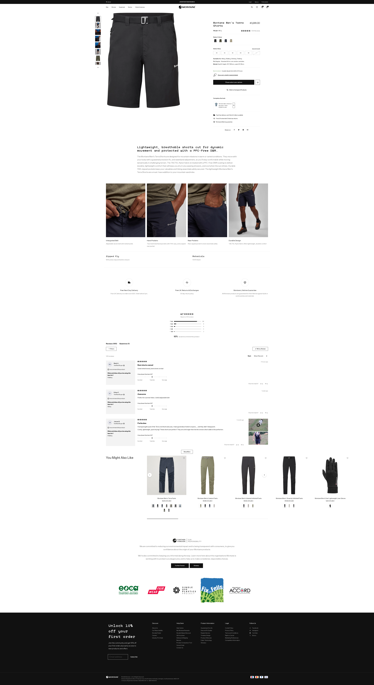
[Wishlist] (256, 7)
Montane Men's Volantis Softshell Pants (248, 498)
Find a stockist (265, 2)
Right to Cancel (229, 635)
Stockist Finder (156, 633)
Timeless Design (205, 635)
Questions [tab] (124, 344)
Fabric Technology (206, 640)
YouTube (255, 633)
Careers (154, 635)
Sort (249, 356)
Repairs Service (205, 633)
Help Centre (179, 628)
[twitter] (238, 130)
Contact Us (179, 648)
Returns (178, 640)
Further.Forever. (180, 565)
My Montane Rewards (183, 630)
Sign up (256, 2)
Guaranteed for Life (206, 628)
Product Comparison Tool (184, 643)
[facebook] (234, 130)
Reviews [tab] (111, 344)
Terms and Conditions (231, 633)
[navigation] (150, 475)
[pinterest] (243, 130)
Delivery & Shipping (182, 638)
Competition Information (232, 640)
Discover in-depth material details (228, 75)
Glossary (196, 565)
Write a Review (262, 349)
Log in (250, 2)
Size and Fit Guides (206, 630)
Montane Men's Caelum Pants (207, 498)
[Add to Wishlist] (257, 82)
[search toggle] (251, 7)
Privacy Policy (229, 630)
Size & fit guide (256, 48)
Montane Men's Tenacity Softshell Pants (289, 498)
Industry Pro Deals (157, 638)
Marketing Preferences (231, 638)
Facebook (255, 628)
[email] (247, 130)
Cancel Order (180, 645)
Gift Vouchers (180, 635)
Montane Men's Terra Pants (166, 498)
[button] (250, 30)
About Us (155, 628)
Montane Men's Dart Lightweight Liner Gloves (330, 498)
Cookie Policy (229, 628)
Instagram (255, 630)
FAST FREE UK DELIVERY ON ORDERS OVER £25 (206, 2)
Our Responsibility (157, 630)
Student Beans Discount (183, 633)
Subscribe (134, 657)
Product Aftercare (206, 638)
